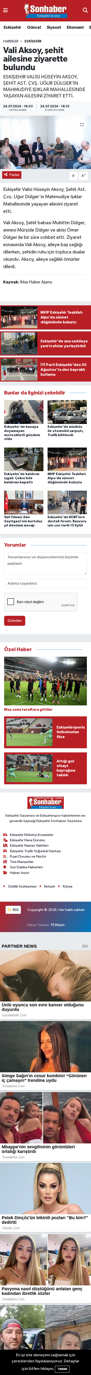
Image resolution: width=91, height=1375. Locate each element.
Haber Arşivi (19, 873)
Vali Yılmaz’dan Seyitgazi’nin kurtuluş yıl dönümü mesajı (23, 521)
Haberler (10, 41)
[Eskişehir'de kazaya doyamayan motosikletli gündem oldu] (23, 412)
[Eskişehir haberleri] (45, 10)
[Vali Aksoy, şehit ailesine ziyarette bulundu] (45, 142)
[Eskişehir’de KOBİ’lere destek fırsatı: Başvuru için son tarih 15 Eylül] (67, 502)
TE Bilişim (57, 925)
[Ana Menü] (5, 11)
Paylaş (14, 175)
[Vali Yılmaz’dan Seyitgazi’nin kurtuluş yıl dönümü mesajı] (23, 502)
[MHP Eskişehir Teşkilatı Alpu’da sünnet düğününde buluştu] (67, 459)
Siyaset (54, 27)
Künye (68, 886)
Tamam (62, 1369)
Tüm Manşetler (22, 862)
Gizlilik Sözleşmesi (22, 886)
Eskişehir (12, 27)
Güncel (34, 27)
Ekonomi (75, 27)
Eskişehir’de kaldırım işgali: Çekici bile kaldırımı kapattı (21, 478)
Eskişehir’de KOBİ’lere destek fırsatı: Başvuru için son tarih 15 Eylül (67, 521)
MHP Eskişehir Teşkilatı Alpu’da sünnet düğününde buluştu (67, 478)
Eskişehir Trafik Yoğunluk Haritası (35, 851)
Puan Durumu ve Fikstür (28, 856)
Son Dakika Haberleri (26, 867)
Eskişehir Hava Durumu (27, 840)
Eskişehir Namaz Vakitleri (29, 845)
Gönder (15, 621)
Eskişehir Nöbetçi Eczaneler (31, 835)
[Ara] (85, 11)
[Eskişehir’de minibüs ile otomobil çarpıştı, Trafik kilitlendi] (67, 412)
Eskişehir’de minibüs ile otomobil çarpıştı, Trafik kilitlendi (66, 431)
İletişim (49, 886)
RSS (15, 910)
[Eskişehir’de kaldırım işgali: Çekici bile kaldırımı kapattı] (23, 459)
